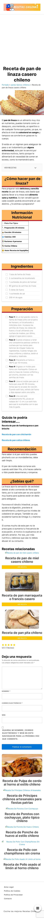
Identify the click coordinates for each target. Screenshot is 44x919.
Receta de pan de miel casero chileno (22, 560)
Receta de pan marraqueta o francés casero (22, 597)
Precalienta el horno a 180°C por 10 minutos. (21, 361)
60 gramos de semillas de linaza (22, 286)
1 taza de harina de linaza (19, 274)
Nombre (6, 691)
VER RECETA (22, 567)
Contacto (8, 899)
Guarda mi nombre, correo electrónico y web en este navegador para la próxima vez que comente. (20, 734)
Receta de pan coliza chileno (16, 440)
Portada (5, 85)
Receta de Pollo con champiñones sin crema (22, 851)
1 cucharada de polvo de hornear (22, 282)
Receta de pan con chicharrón (16, 434)
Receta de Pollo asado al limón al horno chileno (22, 866)
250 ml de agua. (16, 297)
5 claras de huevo (16, 290)
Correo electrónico (12, 703)
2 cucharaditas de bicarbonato (22, 278)
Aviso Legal (9, 887)
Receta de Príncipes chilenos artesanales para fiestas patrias (22, 799)
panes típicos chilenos (20, 85)
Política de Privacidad (13, 895)
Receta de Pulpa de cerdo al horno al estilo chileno (22, 782)
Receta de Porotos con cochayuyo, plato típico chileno (22, 817)
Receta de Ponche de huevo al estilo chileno (22, 834)
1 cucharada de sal (17, 293)
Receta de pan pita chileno (22, 633)
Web (4, 715)
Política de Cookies (12, 891)
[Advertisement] (22, 38)
